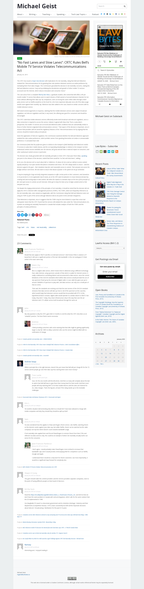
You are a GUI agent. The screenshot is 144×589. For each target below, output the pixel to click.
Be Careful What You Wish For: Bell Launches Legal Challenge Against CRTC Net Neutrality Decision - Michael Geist (53, 538)
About (19, 14)
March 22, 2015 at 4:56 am (32, 547)
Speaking (60, 14)
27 (106, 361)
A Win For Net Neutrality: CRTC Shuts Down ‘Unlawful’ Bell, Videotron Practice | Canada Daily (48, 350)
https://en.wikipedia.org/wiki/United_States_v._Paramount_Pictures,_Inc (53, 495)
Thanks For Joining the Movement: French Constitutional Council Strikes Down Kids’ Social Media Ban (108, 212)
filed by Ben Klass (44, 95)
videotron (52, 227)
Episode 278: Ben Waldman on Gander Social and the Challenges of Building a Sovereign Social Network (110, 77)
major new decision (38, 81)
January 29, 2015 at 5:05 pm (32, 364)
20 (106, 357)
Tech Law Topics (78, 14)
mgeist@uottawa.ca (23, 574)
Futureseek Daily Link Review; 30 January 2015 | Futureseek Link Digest (42, 397)
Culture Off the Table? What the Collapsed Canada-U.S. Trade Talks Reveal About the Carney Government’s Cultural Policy (109, 173)
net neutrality (42, 227)
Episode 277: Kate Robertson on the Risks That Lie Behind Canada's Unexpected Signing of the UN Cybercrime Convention (109, 88)
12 (101, 353)
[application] (110, 45)
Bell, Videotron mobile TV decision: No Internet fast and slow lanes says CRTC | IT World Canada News (50, 527)
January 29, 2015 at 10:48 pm (33, 405)
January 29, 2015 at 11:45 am (40, 267)
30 (118, 361)
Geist (37, 6)
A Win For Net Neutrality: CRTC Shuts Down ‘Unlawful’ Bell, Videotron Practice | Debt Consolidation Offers (51, 344)
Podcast (95, 14)
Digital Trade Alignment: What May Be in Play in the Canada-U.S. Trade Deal (115, 184)
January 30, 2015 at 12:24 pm (33, 491)
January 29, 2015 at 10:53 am (32, 251)
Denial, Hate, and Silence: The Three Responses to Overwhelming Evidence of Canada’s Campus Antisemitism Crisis (109, 225)
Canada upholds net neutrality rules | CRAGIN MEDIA (37, 339)
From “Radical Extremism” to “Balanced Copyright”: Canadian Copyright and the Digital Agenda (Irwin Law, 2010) (110, 314)
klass (33, 227)
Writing (32, 14)
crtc (27, 227)
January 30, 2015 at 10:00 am (32, 475)
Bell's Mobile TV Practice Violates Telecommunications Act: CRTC (40, 467)
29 (114, 361)
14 (110, 353)
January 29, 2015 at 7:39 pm (39, 324)
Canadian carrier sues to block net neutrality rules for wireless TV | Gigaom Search (45, 533)
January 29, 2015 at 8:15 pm (39, 377)
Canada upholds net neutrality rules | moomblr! (36, 355)
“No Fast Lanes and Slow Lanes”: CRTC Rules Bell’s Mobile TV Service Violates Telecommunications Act (53, 66)
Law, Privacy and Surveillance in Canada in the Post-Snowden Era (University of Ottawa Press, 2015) (110, 297)
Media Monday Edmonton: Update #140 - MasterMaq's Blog (39, 522)
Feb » (102, 364)
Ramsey (28, 544)
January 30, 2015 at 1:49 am (32, 422)
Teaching (46, 14)
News (19, 58)
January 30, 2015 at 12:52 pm (40, 446)
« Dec (97, 364)
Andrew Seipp (30, 361)
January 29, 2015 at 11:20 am (32, 311)
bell (23, 227)
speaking (84, 156)
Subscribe (110, 277)
